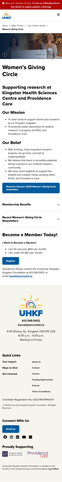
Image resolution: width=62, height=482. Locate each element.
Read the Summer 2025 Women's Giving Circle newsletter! (31, 188)
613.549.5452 (31, 320)
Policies (36, 385)
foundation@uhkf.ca (20, 276)
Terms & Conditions (41, 391)
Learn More (53, 468)
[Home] (6, 18)
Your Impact (9, 362)
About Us (36, 361)
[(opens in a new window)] (14, 453)
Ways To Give (18, 25)
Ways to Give (10, 368)
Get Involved (9, 374)
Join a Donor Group (36, 25)
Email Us (10, 429)
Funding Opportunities (42, 379)
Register (10, 261)
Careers (36, 373)
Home (5, 25)
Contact (36, 367)
